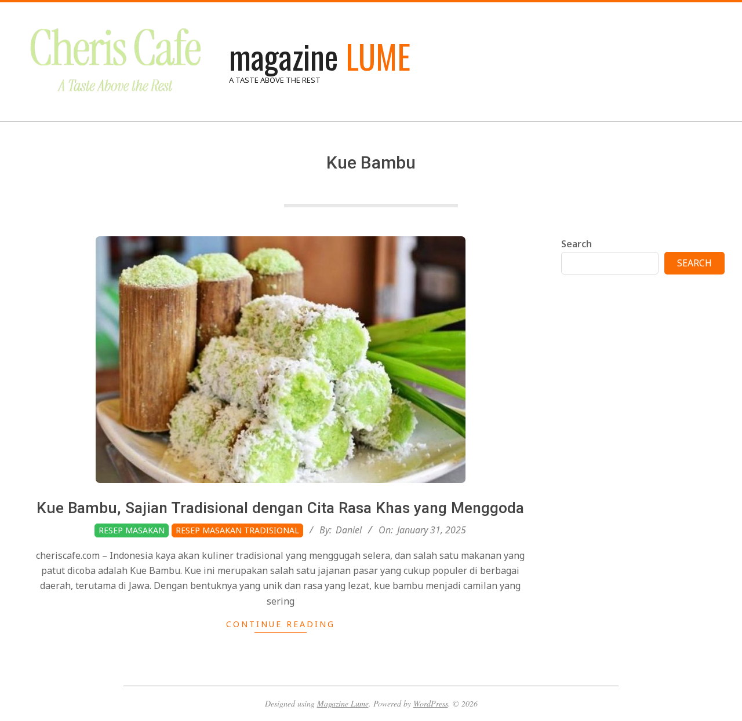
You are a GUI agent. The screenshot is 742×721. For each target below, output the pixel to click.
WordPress (430, 703)
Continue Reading (280, 623)
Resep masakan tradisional (237, 530)
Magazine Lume (343, 703)
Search (576, 243)
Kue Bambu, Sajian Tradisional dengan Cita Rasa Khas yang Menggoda (280, 508)
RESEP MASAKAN (132, 530)
